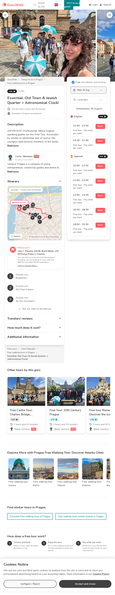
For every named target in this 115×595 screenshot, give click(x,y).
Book (100, 126)
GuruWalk (12, 79)
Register (107, 4)
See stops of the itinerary (36, 308)
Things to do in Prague (32, 79)
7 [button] (39, 222)
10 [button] (33, 204)
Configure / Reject (30, 584)
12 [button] (25, 208)
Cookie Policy (101, 574)
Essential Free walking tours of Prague (30, 516)
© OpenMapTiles (36, 237)
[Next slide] (107, 45)
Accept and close (85, 584)
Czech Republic (28, 348)
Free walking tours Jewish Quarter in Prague (81, 516)
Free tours (12, 348)
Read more (13, 145)
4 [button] (35, 215)
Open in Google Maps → (28, 266)
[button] (19, 208)
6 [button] (39, 217)
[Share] (110, 15)
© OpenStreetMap (51, 237)
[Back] (5, 15)
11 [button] (27, 206)
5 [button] (32, 218)
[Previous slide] (7, 45)
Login (94, 4)
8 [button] (49, 217)
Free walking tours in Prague (21, 83)
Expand (17, 236)
